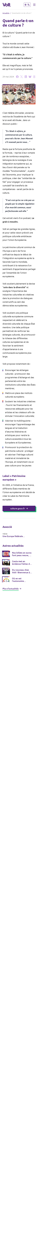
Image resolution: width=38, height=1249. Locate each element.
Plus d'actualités (11, 588)
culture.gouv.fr (17, 508)
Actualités (6, 13)
